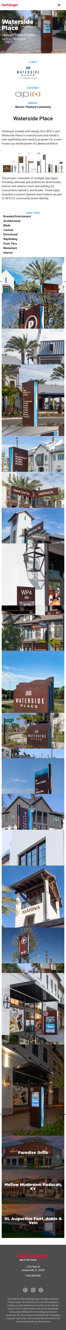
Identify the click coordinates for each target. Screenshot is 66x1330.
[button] (59, 5)
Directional (10, 234)
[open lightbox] (33, 304)
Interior (8, 252)
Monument (10, 248)
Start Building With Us (45, 263)
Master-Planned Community (33, 107)
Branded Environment (17, 216)
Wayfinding (10, 239)
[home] (28, 5)
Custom (8, 230)
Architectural (11, 221)
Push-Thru (10, 243)
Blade (6, 225)
